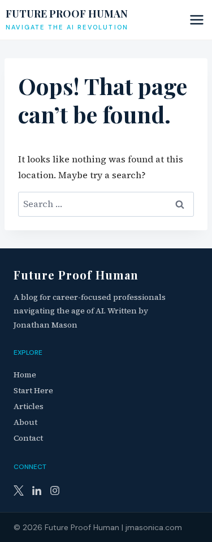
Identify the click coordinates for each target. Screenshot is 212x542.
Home (25, 374)
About (25, 422)
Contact (28, 438)
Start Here (33, 390)
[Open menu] (195, 19)
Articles (29, 406)
